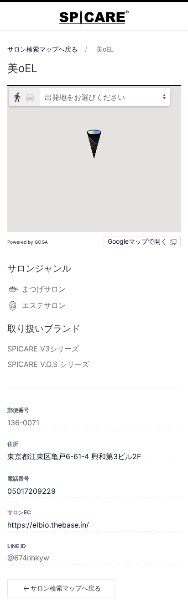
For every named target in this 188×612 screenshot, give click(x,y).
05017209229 (31, 491)
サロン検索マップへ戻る (42, 49)
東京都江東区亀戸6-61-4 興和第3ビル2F (74, 456)
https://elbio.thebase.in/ (48, 524)
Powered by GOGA (27, 242)
